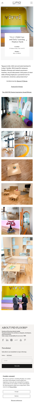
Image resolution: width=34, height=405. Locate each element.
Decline (16, 396)
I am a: (3, 355)
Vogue (17, 86)
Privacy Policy (13, 387)
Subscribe (17, 366)
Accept (16, 391)
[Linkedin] (7, 340)
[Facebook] (3, 340)
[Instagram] (11, 340)
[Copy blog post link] (26, 40)
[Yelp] (16, 340)
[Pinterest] (25, 340)
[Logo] (17, 3)
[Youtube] (21, 340)
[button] (31, 3)
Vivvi (3, 66)
